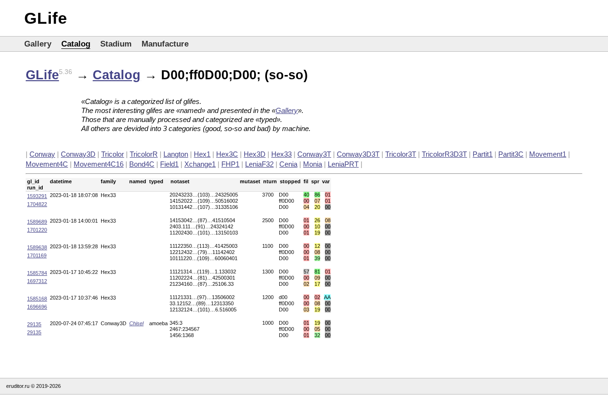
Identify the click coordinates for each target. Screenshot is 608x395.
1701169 (37, 255)
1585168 (37, 298)
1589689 (37, 222)
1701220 (37, 230)
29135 (34, 324)
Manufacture (165, 43)
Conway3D (78, 154)
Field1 (169, 164)
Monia (312, 164)
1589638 (37, 247)
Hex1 (202, 154)
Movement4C (47, 164)
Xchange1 (200, 164)
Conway (42, 154)
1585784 (37, 273)
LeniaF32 (259, 164)
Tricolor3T (400, 154)
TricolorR (144, 154)
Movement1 (547, 154)
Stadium (116, 43)
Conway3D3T (358, 154)
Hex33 (281, 154)
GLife (45, 18)
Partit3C (510, 154)
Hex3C (227, 154)
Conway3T (314, 154)
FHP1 (230, 164)
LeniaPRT (343, 164)
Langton (175, 154)
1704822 (37, 204)
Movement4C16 (99, 164)
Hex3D (255, 154)
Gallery (37, 43)
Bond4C (141, 164)
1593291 (37, 196)
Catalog (75, 43)
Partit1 (483, 154)
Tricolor (112, 154)
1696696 (37, 307)
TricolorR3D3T (444, 154)
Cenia (288, 164)
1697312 (37, 281)
